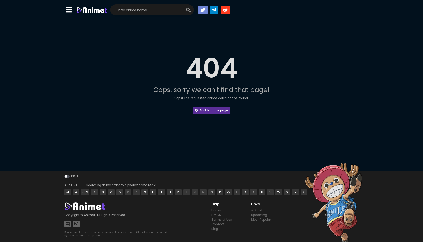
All (67, 192)
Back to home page (214, 110)
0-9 (85, 192)
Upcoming (259, 215)
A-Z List (256, 210)
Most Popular (261, 219)
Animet (89, 215)
